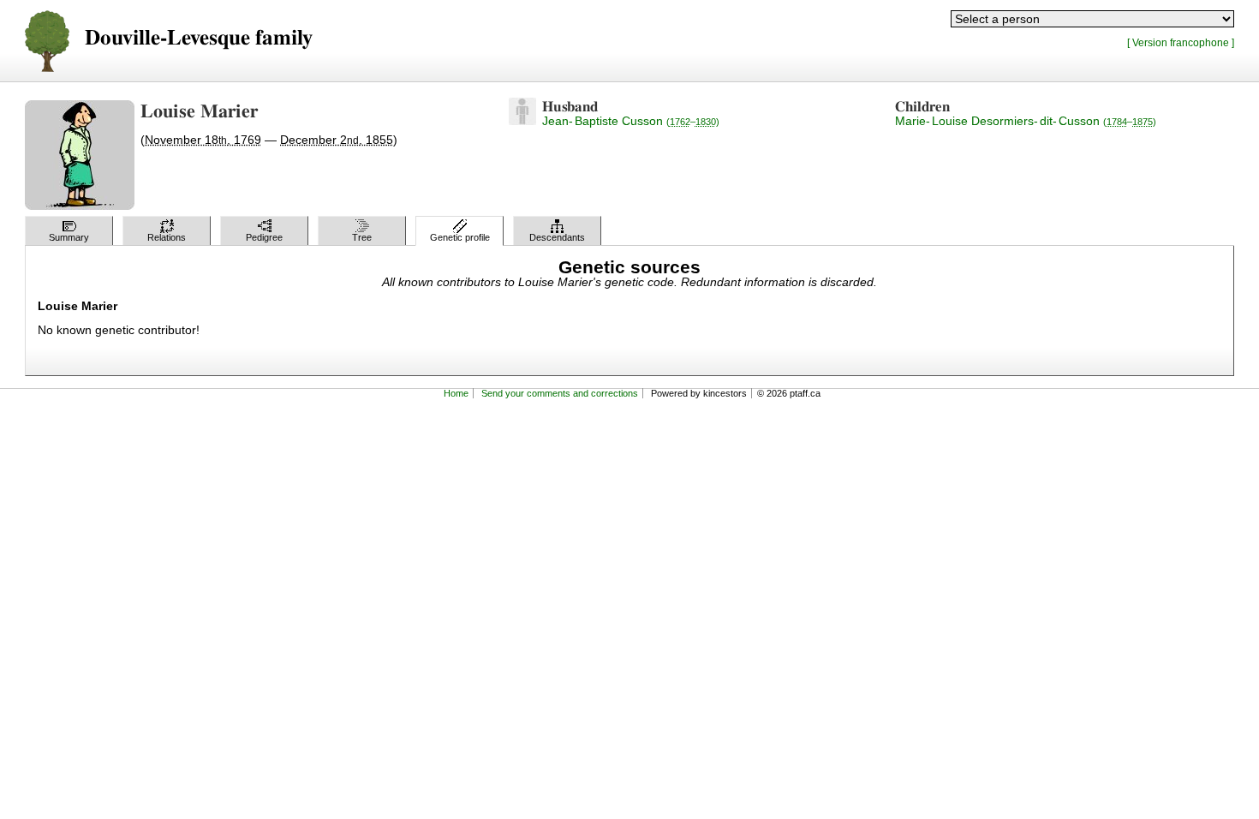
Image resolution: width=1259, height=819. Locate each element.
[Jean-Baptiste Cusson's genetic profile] (522, 121)
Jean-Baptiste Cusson (630, 121)
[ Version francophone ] (1180, 42)
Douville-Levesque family (199, 38)
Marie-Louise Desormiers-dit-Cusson (1025, 121)
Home (456, 393)
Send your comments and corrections (559, 393)
